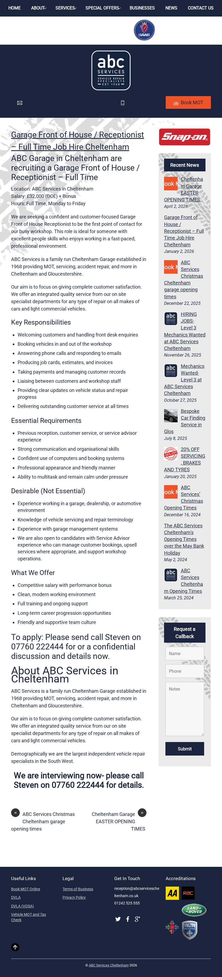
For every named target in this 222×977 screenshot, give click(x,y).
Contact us (201, 8)
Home (14, 8)
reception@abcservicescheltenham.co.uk (61, 111)
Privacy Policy (74, 897)
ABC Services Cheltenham (109, 965)
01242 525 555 (136, 111)
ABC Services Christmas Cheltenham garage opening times (43, 821)
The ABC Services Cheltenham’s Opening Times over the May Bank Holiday (184, 539)
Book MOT (192, 102)
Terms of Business (78, 889)
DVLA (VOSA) (22, 906)
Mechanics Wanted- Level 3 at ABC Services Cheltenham (184, 379)
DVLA (16, 897)
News (171, 8)
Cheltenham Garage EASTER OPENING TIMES (119, 821)
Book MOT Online (25, 889)
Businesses (142, 8)
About (38, 8)
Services (65, 8)
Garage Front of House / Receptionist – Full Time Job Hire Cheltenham (184, 230)
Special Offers (102, 8)
